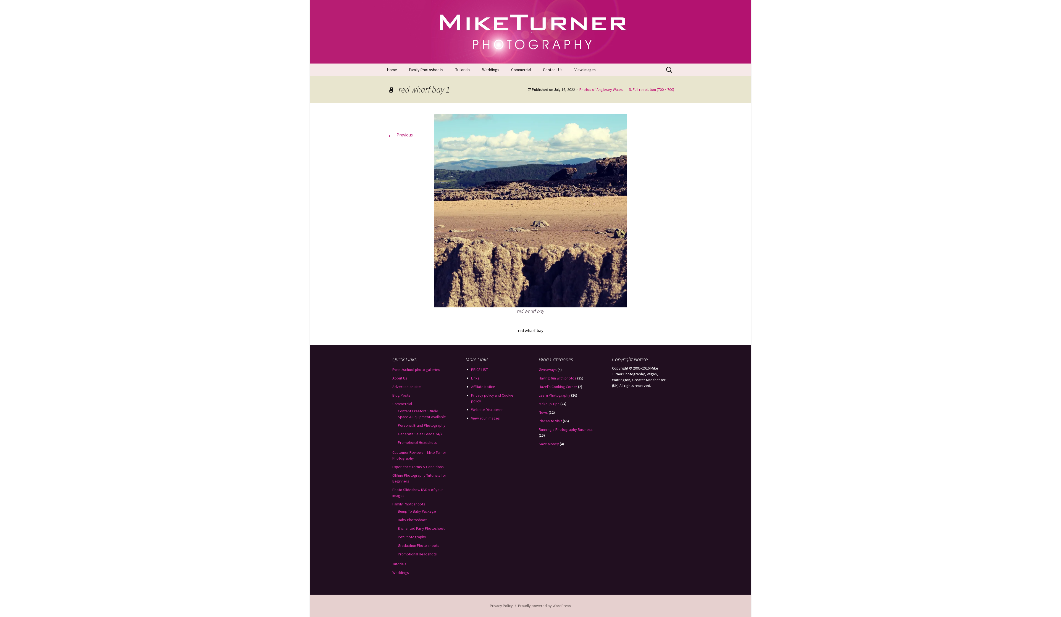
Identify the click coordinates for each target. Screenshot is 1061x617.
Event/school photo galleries (416, 369)
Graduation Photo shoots (418, 545)
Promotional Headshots (417, 442)
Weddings (490, 69)
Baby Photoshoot (412, 519)
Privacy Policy (501, 605)
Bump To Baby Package (417, 511)
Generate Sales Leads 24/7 (420, 433)
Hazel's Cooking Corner (558, 386)
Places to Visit (550, 420)
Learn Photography (554, 395)
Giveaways (548, 369)
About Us (399, 378)
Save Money (549, 443)
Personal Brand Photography (421, 425)
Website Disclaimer (487, 409)
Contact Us (553, 69)
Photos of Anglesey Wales (601, 89)
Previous (400, 135)
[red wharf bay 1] (530, 210)
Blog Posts (401, 395)
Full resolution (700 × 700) (653, 89)
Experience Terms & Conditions (418, 466)
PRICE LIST (479, 369)
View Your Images (485, 418)
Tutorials (462, 69)
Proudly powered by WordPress (544, 605)
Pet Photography (412, 536)
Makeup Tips (549, 403)
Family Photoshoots (426, 69)
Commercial (521, 69)
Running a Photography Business (566, 429)
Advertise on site (406, 386)
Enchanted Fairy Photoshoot (421, 528)
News (543, 412)
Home (392, 69)
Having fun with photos (557, 378)
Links (475, 378)
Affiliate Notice (483, 386)
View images (585, 69)
